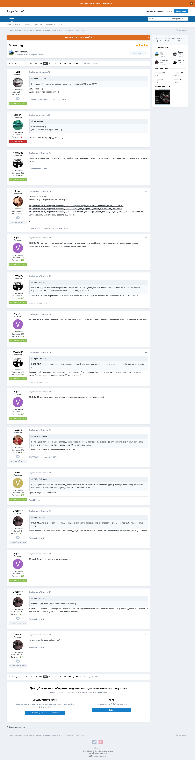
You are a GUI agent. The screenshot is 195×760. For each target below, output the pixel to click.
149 (55, 63)
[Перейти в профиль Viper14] (18, 248)
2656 (22, 531)
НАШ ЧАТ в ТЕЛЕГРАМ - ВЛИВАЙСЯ (96, 3)
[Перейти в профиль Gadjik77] (18, 125)
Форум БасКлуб (15, 11)
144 (31, 63)
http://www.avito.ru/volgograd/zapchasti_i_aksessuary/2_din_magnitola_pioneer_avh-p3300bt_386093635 (75, 209)
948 (22, 450)
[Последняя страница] (80, 63)
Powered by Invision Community (97, 753)
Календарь (38, 24)
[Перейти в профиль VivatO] (18, 483)
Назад (14, 63)
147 (45, 63)
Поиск (61, 24)
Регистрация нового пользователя (45, 713)
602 (22, 173)
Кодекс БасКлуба (13, 24)
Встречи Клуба (36, 55)
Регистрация (181, 11)
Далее (75, 63)
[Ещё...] (146, 72)
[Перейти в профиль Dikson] (18, 201)
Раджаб (18, 430)
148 (50, 63)
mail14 (24, 52)
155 (22, 493)
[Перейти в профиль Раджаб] (18, 440)
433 (22, 135)
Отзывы (27, 24)
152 (69, 63)
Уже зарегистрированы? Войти (158, 11)
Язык (97, 748)
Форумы (12, 19)
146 (40, 63)
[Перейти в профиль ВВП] (18, 82)
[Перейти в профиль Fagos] (175, 54)
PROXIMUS (18, 153)
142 (21, 63)
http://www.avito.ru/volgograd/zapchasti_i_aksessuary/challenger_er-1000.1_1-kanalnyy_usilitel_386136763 (76, 206)
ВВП (18, 72)
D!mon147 (18, 511)
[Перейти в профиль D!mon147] (18, 521)
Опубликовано (40, 72)
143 (26, 63)
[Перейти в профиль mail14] (11, 52)
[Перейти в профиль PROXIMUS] (18, 163)
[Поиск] (186, 19)
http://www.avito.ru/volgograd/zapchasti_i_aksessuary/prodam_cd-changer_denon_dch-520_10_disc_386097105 (79, 212)
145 (35, 63)
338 (22, 258)
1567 (22, 92)
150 (60, 63)
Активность (50, 24)
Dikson (18, 191)
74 (22, 211)
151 (65, 63)
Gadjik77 (18, 115)
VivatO (18, 473)
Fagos (180, 52)
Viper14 (18, 237)
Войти (111, 710)
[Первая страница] (9, 63)
